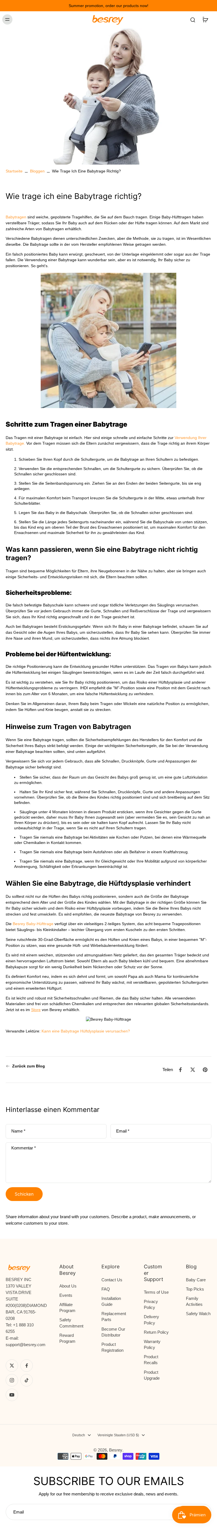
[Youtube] (12, 1395)
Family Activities (194, 1301)
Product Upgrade (152, 1375)
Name (18, 1131)
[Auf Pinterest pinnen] (205, 1069)
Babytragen (16, 217)
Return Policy (156, 1332)
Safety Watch (198, 1313)
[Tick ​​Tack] (26, 1380)
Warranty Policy (152, 1344)
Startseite (14, 171)
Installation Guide (111, 1301)
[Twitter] (12, 1365)
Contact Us (111, 1279)
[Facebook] (26, 1365)
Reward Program (67, 1338)
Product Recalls (151, 1359)
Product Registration (112, 1347)
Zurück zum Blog (28, 1066)
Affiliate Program (67, 1307)
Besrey (115, 1450)
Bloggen (37, 171)
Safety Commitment (71, 1322)
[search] (192, 19)
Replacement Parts (113, 1316)
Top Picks (195, 1289)
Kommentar (23, 1147)
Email (122, 1131)
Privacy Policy (151, 1304)
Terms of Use (156, 1292)
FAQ (105, 1289)
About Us (68, 1286)
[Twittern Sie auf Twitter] (192, 1069)
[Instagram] (12, 1380)
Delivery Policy (151, 1319)
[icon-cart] (205, 19)
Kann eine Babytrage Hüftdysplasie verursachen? (86, 1031)
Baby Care (196, 1279)
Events (65, 1295)
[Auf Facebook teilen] (180, 1069)
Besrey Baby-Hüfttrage (33, 923)
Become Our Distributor (113, 1332)
